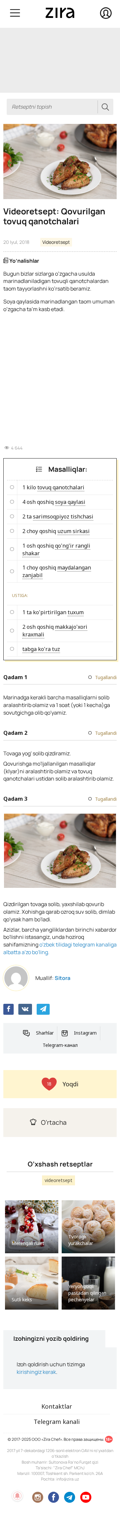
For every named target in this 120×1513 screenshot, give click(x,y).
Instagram (85, 1033)
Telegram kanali (57, 1422)
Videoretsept (56, 242)
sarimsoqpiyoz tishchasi (63, 516)
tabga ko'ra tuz (41, 649)
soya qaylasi (70, 502)
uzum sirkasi (73, 531)
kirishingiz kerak (36, 1372)
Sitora (62, 978)
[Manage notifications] (17, 1495)
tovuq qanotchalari (60, 487)
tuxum (76, 612)
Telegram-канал (60, 1045)
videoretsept (58, 1180)
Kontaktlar (56, 1406)
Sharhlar (45, 1033)
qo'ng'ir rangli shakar (56, 549)
